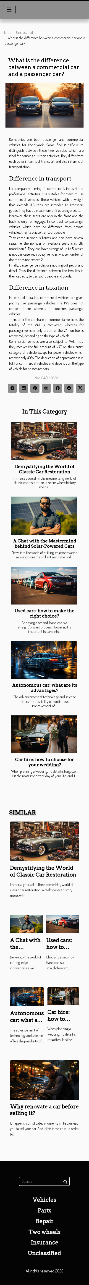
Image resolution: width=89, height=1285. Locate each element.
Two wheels (44, 1232)
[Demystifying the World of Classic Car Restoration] (44, 441)
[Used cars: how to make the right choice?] (44, 586)
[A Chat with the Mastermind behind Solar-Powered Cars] (44, 515)
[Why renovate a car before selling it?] (44, 1079)
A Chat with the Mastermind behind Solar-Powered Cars (44, 543)
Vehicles (44, 1199)
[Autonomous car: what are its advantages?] (44, 660)
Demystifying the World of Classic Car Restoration (44, 469)
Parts (44, 1210)
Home (7, 32)
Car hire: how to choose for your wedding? (44, 762)
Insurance (44, 1242)
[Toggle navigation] (9, 9)
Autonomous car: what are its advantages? (44, 688)
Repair (45, 1221)
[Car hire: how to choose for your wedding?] (44, 734)
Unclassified (24, 32)
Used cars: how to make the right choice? (44, 613)
